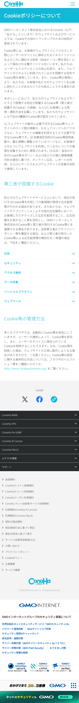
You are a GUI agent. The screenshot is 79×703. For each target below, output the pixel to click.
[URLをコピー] (54, 399)
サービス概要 (12, 569)
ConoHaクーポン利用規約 (19, 497)
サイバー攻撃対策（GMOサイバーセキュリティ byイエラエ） (34, 643)
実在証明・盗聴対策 (12, 638)
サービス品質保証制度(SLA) (20, 539)
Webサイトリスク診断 (39, 628)
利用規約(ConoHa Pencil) (19, 515)
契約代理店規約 (13, 521)
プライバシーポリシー (17, 551)
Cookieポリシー (13, 557)
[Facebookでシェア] (39, 399)
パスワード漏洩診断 (12, 628)
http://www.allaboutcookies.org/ (25, 368)
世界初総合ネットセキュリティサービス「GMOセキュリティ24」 (36, 624)
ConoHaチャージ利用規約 (19, 491)
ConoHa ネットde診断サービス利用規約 (27, 503)
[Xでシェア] (25, 399)
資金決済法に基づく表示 (18, 533)
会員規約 (10, 479)
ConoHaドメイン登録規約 (19, 485)
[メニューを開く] (72, 4)
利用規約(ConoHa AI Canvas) (21, 509)
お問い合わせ (12, 545)
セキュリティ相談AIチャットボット (20, 633)
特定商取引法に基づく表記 (19, 527)
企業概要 (10, 563)
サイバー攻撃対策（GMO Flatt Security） (23, 648)
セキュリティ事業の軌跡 (15, 652)
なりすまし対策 (58, 648)
